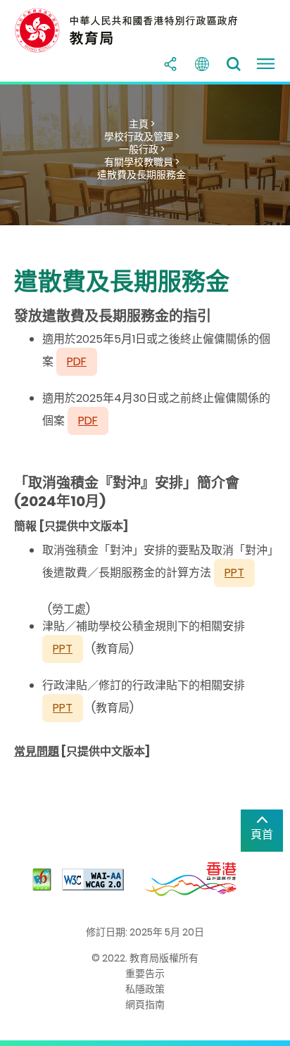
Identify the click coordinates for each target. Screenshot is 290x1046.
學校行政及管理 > (141, 136)
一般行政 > (142, 149)
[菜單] (265, 64)
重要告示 (145, 973)
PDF (88, 420)
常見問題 (36, 751)
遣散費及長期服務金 (141, 174)
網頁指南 (145, 1004)
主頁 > (142, 124)
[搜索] (233, 64)
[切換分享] (170, 64)
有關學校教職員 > (141, 162)
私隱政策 (145, 989)
